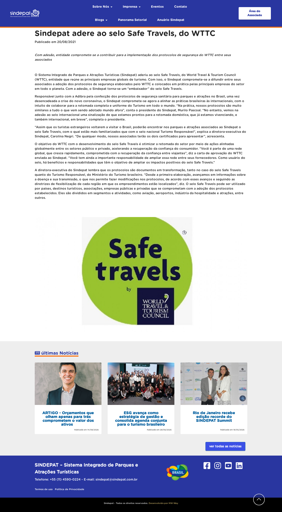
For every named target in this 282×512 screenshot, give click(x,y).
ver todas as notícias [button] (225, 446)
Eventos (157, 6)
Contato (180, 6)
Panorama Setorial (132, 19)
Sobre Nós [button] (100, 6)
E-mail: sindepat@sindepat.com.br (111, 479)
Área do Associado (254, 13)
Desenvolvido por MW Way (163, 503)
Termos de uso (44, 489)
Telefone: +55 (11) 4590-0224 (58, 479)
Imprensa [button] (130, 6)
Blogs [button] (99, 19)
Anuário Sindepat (170, 19)
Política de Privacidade (69, 489)
